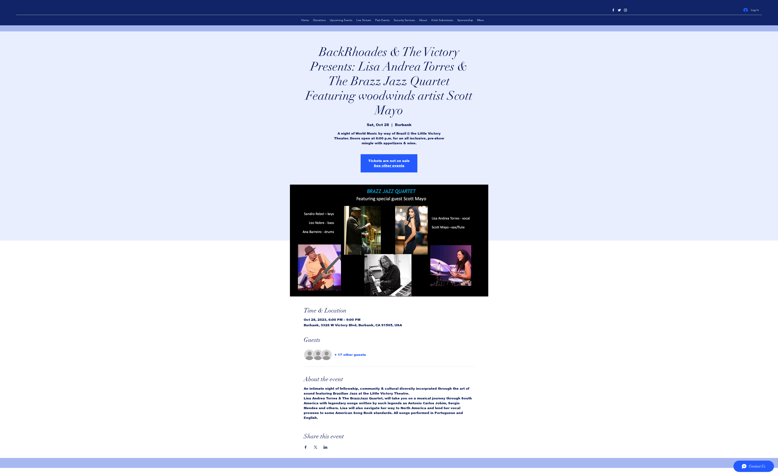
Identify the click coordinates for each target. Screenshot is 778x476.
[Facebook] (613, 10)
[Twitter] (619, 10)
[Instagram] (625, 10)
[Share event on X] (315, 447)
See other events (389, 165)
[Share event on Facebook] (306, 447)
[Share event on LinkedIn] (325, 447)
